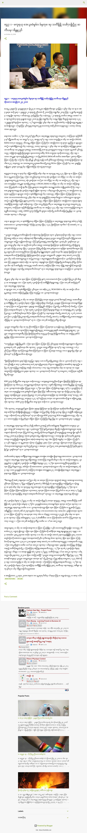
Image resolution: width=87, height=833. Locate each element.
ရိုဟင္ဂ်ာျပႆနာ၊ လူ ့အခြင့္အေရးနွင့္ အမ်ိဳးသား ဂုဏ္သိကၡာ (35, 790)
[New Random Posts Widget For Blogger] (67, 690)
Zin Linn (20, 578)
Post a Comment (10, 597)
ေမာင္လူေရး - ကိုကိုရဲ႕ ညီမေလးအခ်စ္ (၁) (31, 754)
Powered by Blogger (45, 826)
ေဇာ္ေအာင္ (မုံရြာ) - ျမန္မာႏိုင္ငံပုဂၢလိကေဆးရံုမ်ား (35, 718)
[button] (5, 38)
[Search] (9, 2)
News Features (10, 578)
